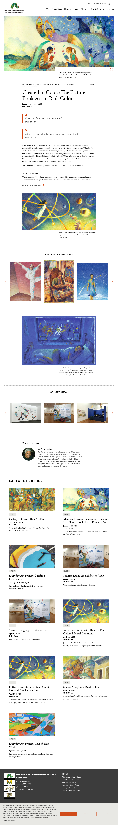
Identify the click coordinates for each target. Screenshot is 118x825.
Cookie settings (68, 814)
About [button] (105, 9)
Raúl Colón (26, 519)
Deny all (87, 814)
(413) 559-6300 (22, 786)
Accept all (107, 814)
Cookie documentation (9, 820)
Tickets (103, 4)
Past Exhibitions (55, 84)
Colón (81, 687)
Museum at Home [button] (71, 9)
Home (23, 84)
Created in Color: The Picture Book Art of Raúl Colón (86, 521)
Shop (111, 9)
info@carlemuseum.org (24, 789)
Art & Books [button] (57, 9)
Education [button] (85, 9)
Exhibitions (41, 84)
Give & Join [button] (96, 9)
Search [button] (109, 4)
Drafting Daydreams (27, 577)
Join (89, 4)
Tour (83, 576)
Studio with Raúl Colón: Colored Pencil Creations (84, 632)
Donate (96, 4)
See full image (111, 69)
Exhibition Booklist (32, 185)
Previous (6, 281)
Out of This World (29, 745)
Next (112, 281)
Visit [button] (48, 9)
